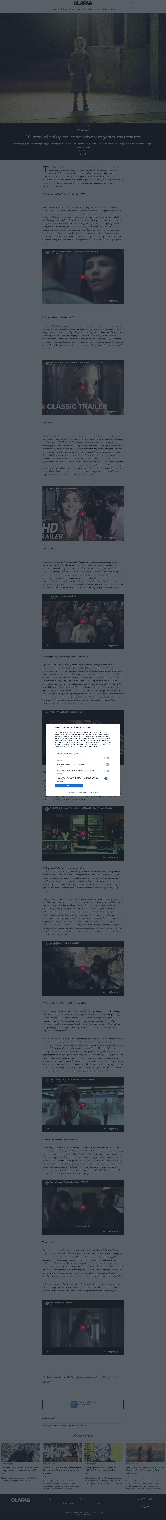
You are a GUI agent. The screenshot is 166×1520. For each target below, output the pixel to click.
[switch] (106, 758)
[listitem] (83, 754)
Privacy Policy (94, 792)
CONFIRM (69, 785)
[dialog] (83, 760)
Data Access (83, 792)
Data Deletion (72, 792)
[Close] (116, 727)
